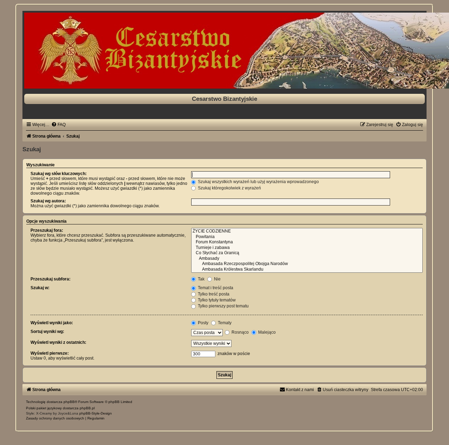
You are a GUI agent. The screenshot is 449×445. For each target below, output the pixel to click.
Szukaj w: (40, 287)
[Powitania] (307, 237)
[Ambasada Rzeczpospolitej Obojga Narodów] (307, 264)
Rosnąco (239, 332)
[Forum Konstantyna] (307, 242)
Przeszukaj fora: (47, 230)
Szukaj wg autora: (48, 201)
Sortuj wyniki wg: (47, 331)
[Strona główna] (224, 51)
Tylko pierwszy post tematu (223, 306)
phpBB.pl (87, 408)
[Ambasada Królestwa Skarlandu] (307, 269)
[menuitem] (58, 124)
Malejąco (266, 332)
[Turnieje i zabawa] (307, 248)
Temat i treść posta (215, 287)
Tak (201, 279)
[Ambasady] (307, 259)
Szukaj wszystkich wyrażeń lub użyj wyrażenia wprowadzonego (258, 181)
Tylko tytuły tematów (216, 300)
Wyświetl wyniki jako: (52, 322)
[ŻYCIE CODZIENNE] (307, 231)
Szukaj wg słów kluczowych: (59, 173)
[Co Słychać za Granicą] (307, 253)
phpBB (69, 402)
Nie (217, 279)
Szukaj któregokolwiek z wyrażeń (229, 188)
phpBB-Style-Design (95, 413)
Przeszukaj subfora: (51, 279)
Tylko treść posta (213, 294)
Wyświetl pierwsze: (50, 353)
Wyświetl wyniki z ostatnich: (58, 342)
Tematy (224, 322)
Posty (202, 322)
